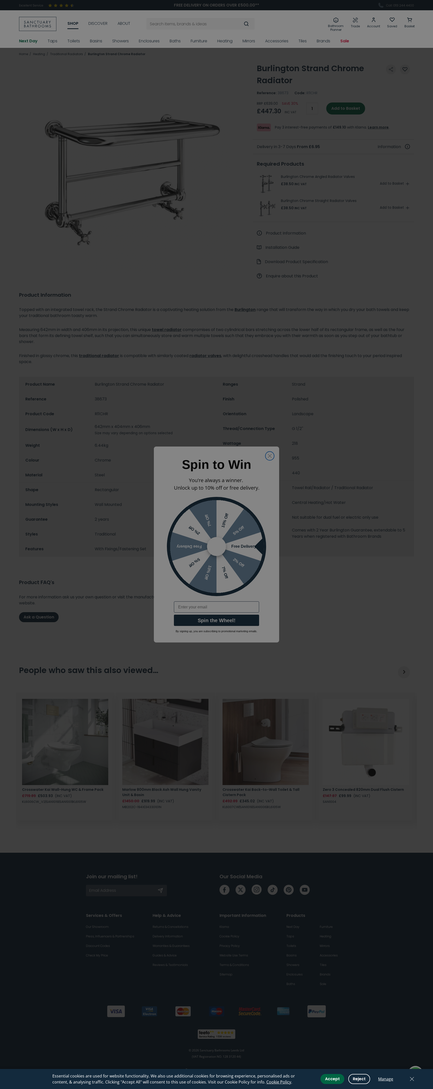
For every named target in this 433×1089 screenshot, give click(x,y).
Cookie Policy (278, 1082)
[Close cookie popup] (412, 1079)
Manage (385, 1079)
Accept (332, 1079)
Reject (359, 1079)
